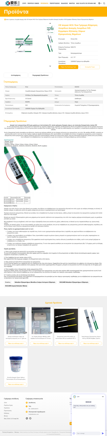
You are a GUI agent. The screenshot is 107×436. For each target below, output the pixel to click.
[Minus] (103, 397)
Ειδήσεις (64, 3)
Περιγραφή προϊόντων (40, 75)
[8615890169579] (30, 418)
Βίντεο (72, 3)
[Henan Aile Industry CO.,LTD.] (13, 3)
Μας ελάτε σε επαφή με (86, 3)
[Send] (102, 433)
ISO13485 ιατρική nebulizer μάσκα (16, 286)
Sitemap (16, 432)
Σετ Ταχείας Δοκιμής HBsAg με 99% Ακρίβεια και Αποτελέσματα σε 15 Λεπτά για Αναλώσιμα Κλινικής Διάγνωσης (41, 337)
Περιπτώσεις (55, 3)
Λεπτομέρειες (16, 75)
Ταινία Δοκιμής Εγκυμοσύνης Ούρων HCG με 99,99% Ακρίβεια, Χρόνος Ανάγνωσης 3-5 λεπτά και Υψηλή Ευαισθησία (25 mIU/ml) (91, 337)
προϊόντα (44, 3)
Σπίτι (24, 3)
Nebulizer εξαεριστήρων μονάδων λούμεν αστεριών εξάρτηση (35, 282)
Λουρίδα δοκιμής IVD (20, 19)
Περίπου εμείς (33, 3)
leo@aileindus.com (34, 414)
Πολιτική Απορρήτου (7, 432)
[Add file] (74, 433)
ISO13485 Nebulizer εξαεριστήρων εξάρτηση (74, 282)
